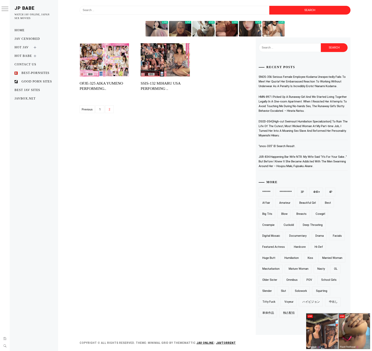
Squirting (321, 291)
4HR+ (316, 192)
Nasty (321, 268)
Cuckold (289, 225)
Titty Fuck (268, 301)
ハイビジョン (311, 301)
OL (336, 268)
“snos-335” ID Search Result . (277, 146)
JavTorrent (226, 342)
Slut (283, 291)
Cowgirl (320, 214)
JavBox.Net (25, 98)
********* (286, 192)
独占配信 (289, 313)
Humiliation (291, 258)
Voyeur (289, 301)
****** (266, 192)
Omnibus (292, 280)
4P (330, 192)
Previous (87, 109)
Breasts (301, 214)
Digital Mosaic (271, 235)
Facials (337, 235)
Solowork (301, 291)
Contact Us (25, 64)
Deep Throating (313, 225)
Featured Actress (273, 247)
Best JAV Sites (27, 90)
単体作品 (268, 313)
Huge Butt (268, 258)
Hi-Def (319, 247)
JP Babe (24, 8)
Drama (319, 235)
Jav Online (205, 342)
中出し (333, 301)
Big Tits (267, 214)
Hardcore (300, 247)
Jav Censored (27, 38)
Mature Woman (298, 268)
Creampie (268, 225)
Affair (266, 203)
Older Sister (269, 280)
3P (302, 192)
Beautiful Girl (307, 203)
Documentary (298, 235)
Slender (267, 291)
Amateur (284, 203)
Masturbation (271, 268)
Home (20, 30)
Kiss (310, 258)
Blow (284, 214)
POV (309, 280)
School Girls (329, 280)
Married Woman (332, 258)
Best (328, 203)
